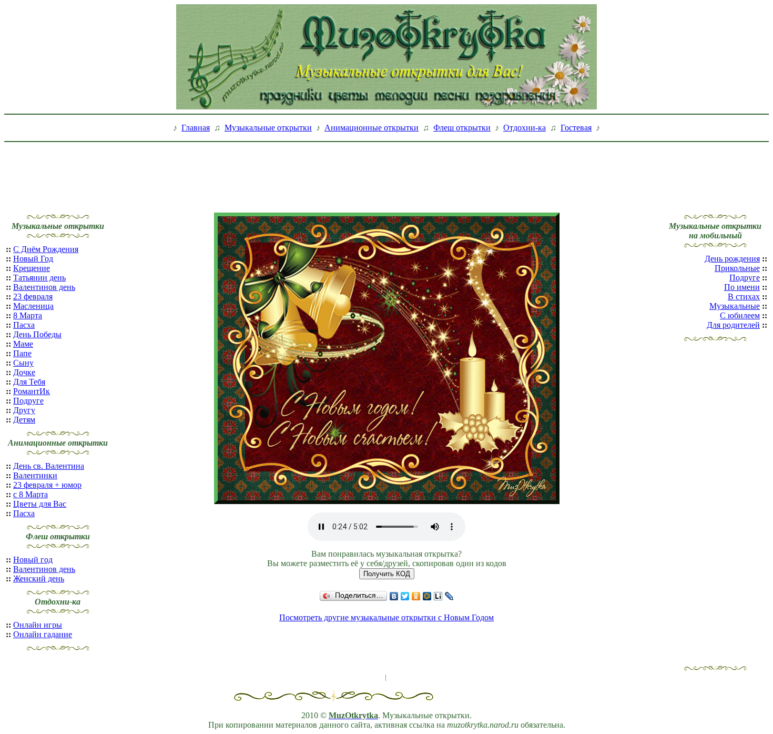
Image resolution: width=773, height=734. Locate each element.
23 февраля (33, 296)
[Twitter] (405, 596)
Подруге (28, 400)
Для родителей (733, 324)
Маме (23, 343)
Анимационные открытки (371, 127)
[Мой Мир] (427, 596)
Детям (24, 419)
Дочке (24, 372)
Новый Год (33, 258)
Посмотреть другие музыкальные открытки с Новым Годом (386, 617)
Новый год (33, 559)
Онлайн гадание (42, 634)
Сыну (23, 362)
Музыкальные (734, 305)
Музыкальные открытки (268, 127)
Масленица (33, 305)
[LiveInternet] (438, 596)
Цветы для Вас (39, 503)
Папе (22, 353)
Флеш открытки (462, 127)
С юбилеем (740, 315)
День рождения (732, 258)
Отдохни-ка (524, 127)
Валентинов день (44, 287)
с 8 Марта (30, 494)
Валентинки (35, 475)
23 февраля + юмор (47, 484)
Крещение (31, 268)
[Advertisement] (386, 170)
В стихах (744, 296)
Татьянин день (39, 277)
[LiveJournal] (449, 596)
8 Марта (27, 315)
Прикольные (737, 268)
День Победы (37, 334)
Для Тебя (29, 381)
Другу (24, 410)
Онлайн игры (37, 624)
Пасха (24, 324)
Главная (195, 127)
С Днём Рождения (45, 249)
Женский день (38, 578)
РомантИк (31, 391)
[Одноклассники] (416, 596)
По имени (742, 287)
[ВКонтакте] (394, 596)
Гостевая (576, 127)
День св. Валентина (48, 465)
